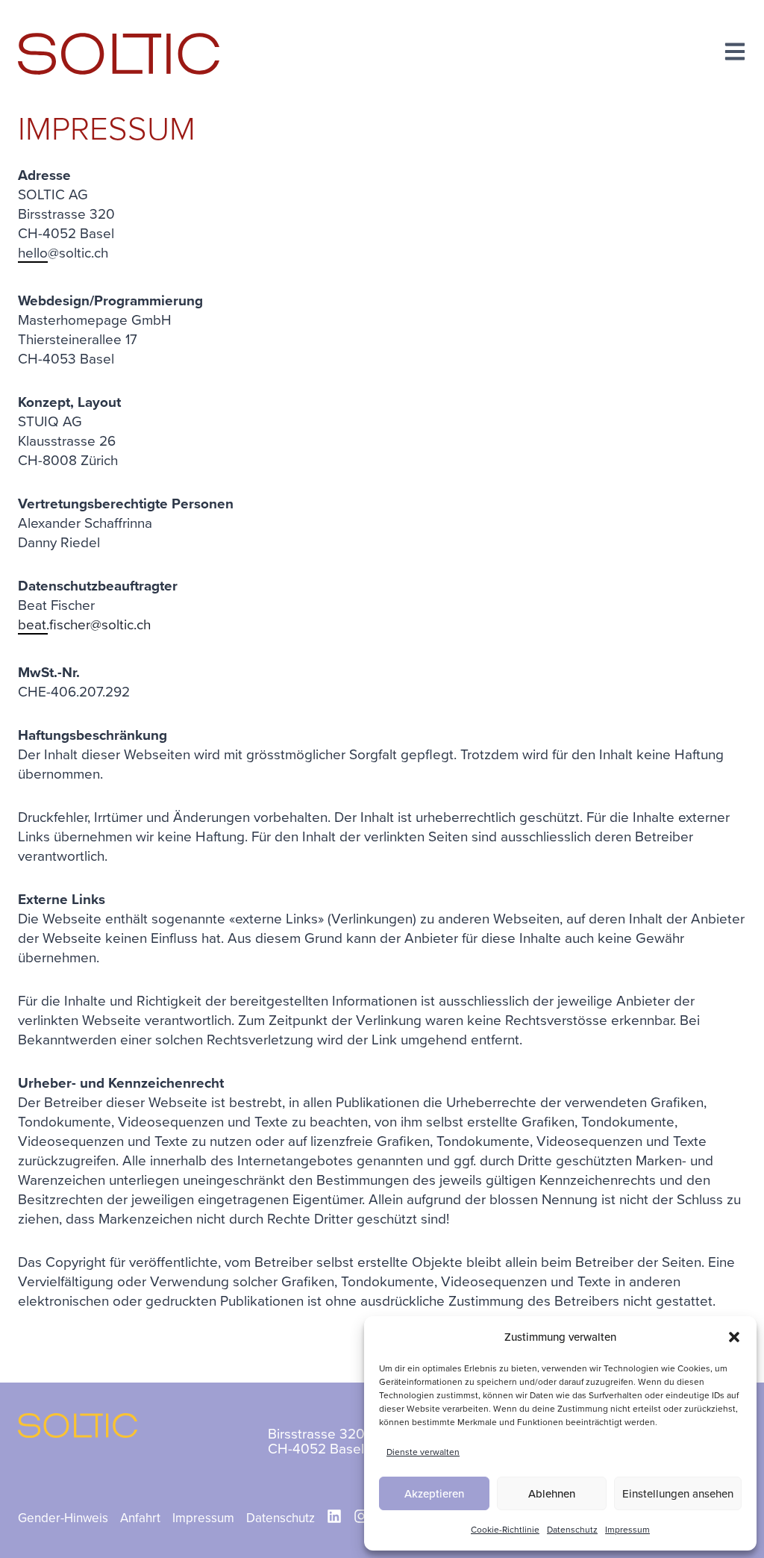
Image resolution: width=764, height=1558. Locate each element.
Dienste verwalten (423, 1452)
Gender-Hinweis (63, 1518)
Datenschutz (572, 1529)
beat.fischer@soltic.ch (84, 624)
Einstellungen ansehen (677, 1494)
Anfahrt (140, 1518)
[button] (734, 1337)
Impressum (627, 1529)
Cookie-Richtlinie (505, 1529)
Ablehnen (551, 1494)
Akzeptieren (434, 1494)
